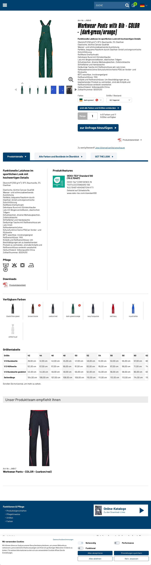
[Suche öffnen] (127, 5)
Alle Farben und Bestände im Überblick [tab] (59, 156)
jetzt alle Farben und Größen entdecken (98, 108)
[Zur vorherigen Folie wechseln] (16, 89)
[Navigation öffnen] (5, 5)
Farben (9, 521)
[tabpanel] (75, 272)
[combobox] (112, 5)
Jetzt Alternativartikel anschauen (110, 147)
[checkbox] (81, 542)
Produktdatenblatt (131, 140)
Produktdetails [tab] (15, 156)
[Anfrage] (134, 5)
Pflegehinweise (13, 514)
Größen (9, 517)
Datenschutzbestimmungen (63, 539)
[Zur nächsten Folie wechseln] (76, 89)
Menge (82, 116)
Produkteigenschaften (16, 510)
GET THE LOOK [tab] (102, 156)
